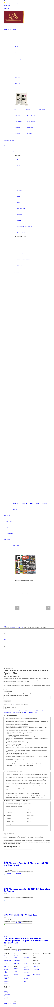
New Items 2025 (20, 166)
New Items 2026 (20, 172)
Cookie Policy (27, 977)
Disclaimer (26, 978)
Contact (5, 7)
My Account (26, 957)
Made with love (16, 40)
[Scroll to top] (0, 1006)
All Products (19, 190)
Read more (8, 873)
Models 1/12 (19, 202)
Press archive (16, 545)
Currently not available (21, 232)
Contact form (36, 969)
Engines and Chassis (21, 208)
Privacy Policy (27, 975)
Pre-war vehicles (15, 712)
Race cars (9, 712)
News (14, 587)
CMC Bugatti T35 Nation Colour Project (29, 712)
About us (19, 241)
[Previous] (17, 608)
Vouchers (19, 220)
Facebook (16, 973)
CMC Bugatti (38, 711)
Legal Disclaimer (42, 109)
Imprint (25, 980)
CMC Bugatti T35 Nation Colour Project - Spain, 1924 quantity (16, 695)
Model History (20, 253)
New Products (16, 272)
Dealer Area (16, 963)
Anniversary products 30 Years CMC (24, 226)
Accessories (19, 214)
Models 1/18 (19, 196)
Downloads (27, 109)
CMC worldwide (36, 974)
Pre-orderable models (21, 159)
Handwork (19, 247)
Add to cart (7, 701)
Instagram (16, 974)
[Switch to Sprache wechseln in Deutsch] (4, 2)
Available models (20, 178)
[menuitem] (27, 1)
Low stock (19, 184)
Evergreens (44, 711)
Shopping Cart (27, 959)
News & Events (17, 955)
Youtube (15, 971)
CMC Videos (19, 265)
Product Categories (17, 151)
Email (13, 704)
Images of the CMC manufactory (24, 259)
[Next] (48, 608)
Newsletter (16, 968)
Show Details (18, 873)
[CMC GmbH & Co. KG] (14, 23)
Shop (5, 626)
